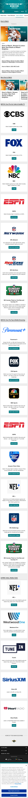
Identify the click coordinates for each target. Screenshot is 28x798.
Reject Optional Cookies (14, 790)
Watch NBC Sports (14, 411)
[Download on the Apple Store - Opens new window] (8, 759)
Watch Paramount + (14, 348)
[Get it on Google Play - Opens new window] (18, 760)
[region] (14, 780)
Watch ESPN (14, 217)
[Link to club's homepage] (3, 11)
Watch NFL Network (14, 247)
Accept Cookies (14, 795)
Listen (14, 634)
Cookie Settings (14, 786)
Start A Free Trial (14, 505)
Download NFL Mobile (14, 535)
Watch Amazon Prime (14, 473)
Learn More (14, 277)
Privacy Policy (18, 783)
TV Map (14, 129)
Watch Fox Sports (14, 380)
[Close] (26, 765)
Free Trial (14, 604)
